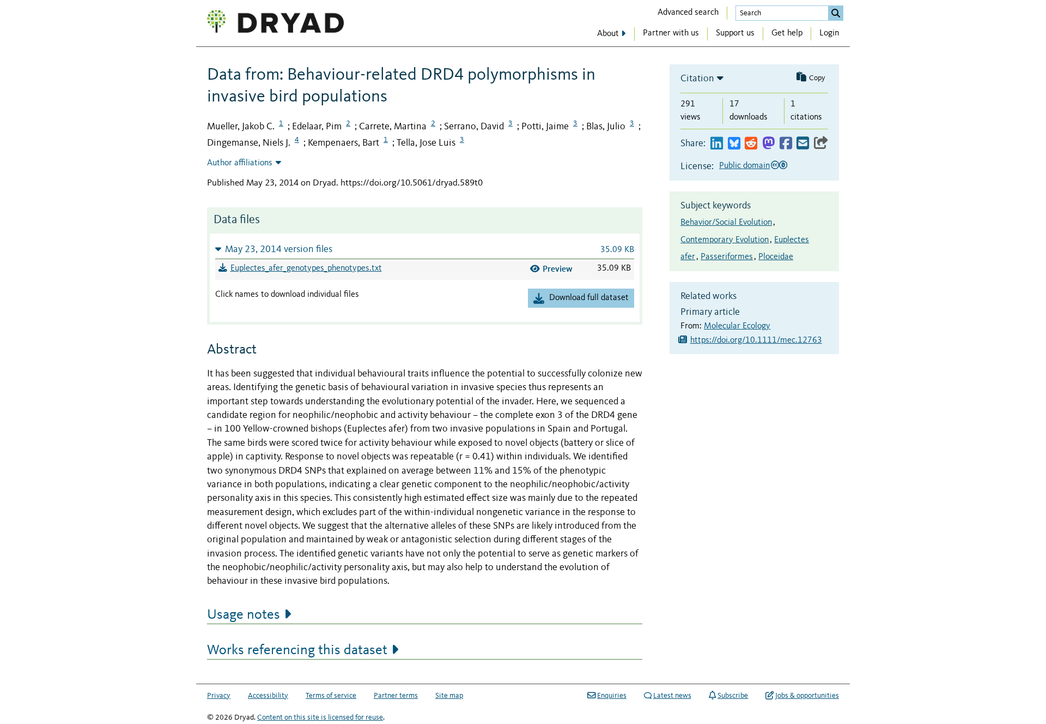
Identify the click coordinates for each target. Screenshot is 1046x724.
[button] (424, 249)
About (608, 33)
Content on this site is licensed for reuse (320, 717)
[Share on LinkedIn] (716, 144)
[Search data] (835, 13)
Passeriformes (727, 257)
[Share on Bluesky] (734, 144)
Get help (786, 33)
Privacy (218, 695)
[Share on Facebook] (786, 144)
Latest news (672, 695)
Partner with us (671, 33)
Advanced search (688, 12)
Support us (735, 33)
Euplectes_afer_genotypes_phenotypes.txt (306, 268)
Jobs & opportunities (807, 695)
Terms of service (331, 695)
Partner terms (396, 695)
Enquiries (612, 695)
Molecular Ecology (737, 326)
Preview (558, 269)
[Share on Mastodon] (768, 144)
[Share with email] (802, 144)
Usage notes (243, 615)
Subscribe (732, 695)
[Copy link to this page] (821, 143)
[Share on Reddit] (751, 144)
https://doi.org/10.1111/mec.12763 (756, 340)
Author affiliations (239, 163)
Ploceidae (775, 257)
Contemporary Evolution (724, 240)
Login (829, 33)
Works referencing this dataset (297, 650)
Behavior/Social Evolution (726, 222)
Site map (449, 695)
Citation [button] (697, 78)
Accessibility (268, 695)
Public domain (744, 165)
